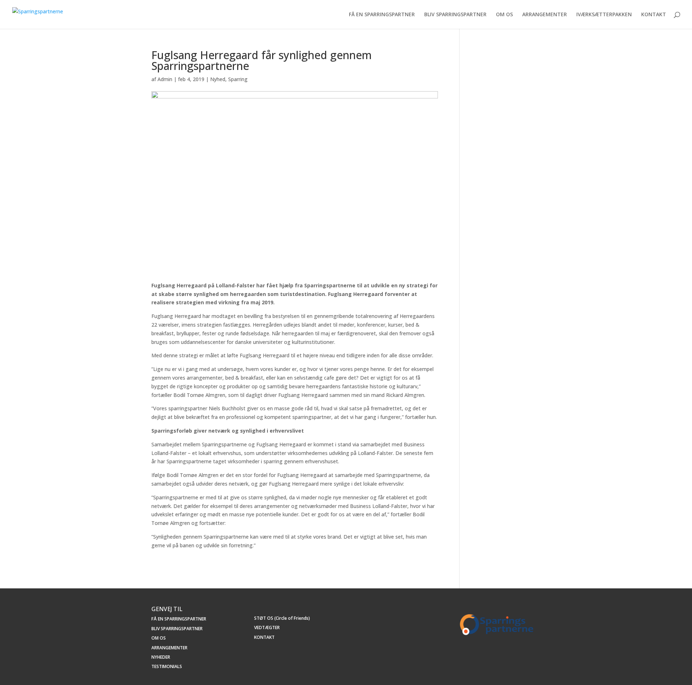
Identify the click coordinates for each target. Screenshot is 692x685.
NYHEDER (160, 657)
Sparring (238, 79)
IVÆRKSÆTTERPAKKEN (604, 15)
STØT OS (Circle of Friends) (282, 618)
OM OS (504, 15)
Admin (165, 79)
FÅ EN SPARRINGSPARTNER (382, 15)
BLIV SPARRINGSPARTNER (455, 15)
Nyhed (217, 79)
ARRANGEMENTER (544, 15)
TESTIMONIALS (166, 666)
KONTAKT (653, 15)
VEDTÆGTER (267, 627)
